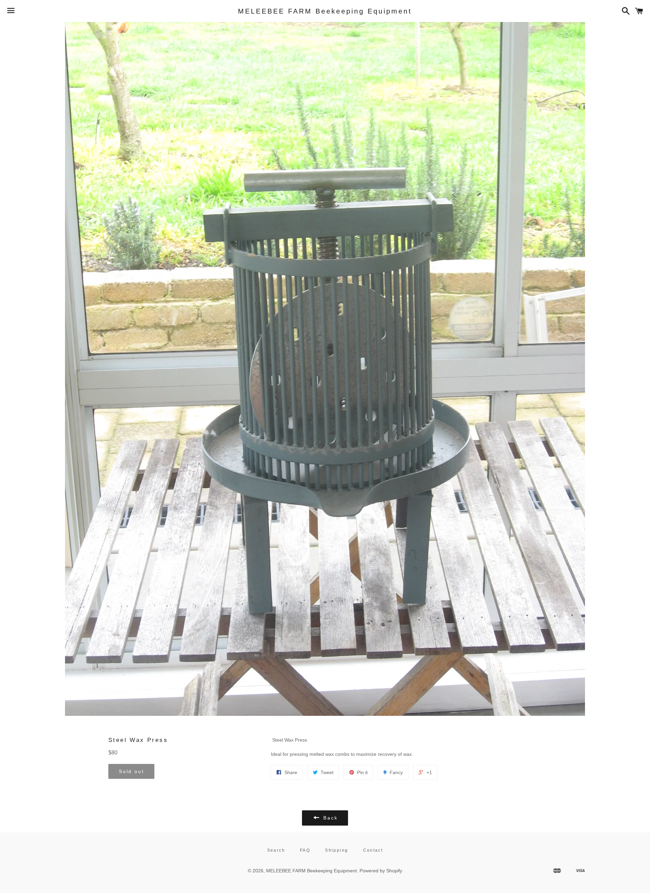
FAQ (305, 850)
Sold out (131, 771)
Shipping (336, 850)
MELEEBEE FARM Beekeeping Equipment (325, 11)
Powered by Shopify (381, 870)
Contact (373, 850)
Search (276, 850)
